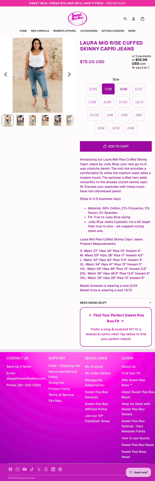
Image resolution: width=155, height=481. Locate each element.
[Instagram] (17, 469)
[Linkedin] (53, 469)
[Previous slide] (4, 75)
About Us (128, 366)
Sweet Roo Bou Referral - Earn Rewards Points (133, 426)
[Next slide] (70, 75)
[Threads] (46, 469)
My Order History (98, 373)
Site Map (55, 401)
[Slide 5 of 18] (57, 120)
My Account (94, 366)
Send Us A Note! (18, 366)
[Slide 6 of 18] (70, 120)
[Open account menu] (133, 18)
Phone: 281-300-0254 (23, 385)
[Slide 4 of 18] (45, 120)
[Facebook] (10, 469)
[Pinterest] (60, 469)
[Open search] (125, 18)
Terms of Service (61, 395)
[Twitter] (39, 469)
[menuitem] (131, 31)
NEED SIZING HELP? (93, 303)
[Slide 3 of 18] (32, 120)
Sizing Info (56, 383)
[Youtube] (24, 469)
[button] (142, 61)
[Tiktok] (31, 469)
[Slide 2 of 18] (20, 120)
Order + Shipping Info (64, 366)
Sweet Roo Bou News (137, 445)
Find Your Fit (130, 373)
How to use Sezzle (135, 438)
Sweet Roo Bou (26, 478)
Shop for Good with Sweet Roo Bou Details (135, 409)
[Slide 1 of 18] (7, 120)
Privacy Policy (59, 389)
